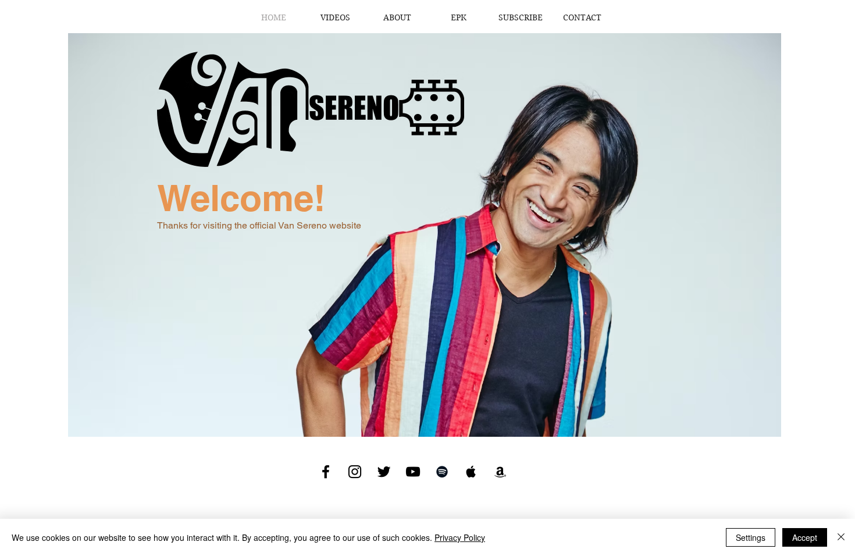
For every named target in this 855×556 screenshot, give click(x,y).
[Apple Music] (471, 471)
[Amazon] (500, 471)
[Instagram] (355, 471)
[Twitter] (384, 471)
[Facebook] (325, 471)
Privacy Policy (459, 537)
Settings (750, 537)
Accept (804, 537)
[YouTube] (413, 471)
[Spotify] (442, 471)
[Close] (841, 537)
